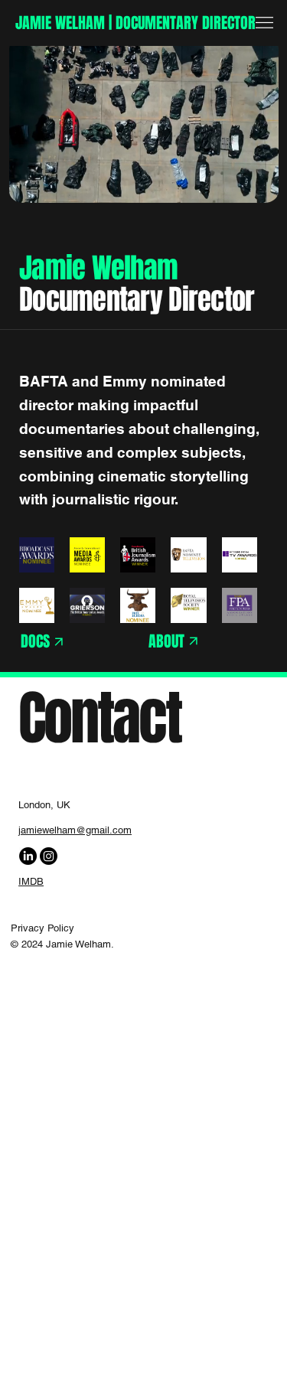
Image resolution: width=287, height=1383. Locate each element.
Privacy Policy (42, 928)
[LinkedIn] (28, 856)
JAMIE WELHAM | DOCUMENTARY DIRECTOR (135, 22)
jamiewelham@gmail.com (75, 830)
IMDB (31, 881)
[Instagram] (48, 856)
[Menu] (264, 23)
